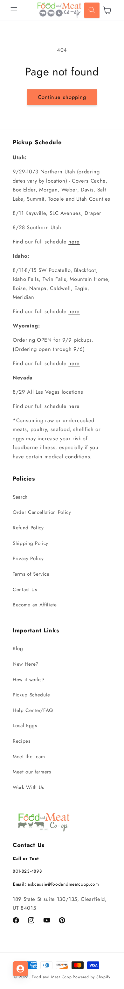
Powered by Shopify (91, 977)
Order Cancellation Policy (42, 512)
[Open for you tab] (20, 968)
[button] (14, 10)
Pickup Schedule (31, 694)
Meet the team (29, 756)
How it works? (29, 679)
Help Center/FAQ (33, 710)
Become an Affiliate (35, 604)
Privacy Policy (28, 558)
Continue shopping (62, 97)
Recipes (22, 741)
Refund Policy (28, 527)
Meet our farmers (32, 771)
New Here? (26, 664)
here (74, 241)
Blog (18, 648)
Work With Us (28, 787)
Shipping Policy (30, 543)
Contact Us (25, 589)
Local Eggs (25, 725)
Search (20, 497)
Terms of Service (31, 574)
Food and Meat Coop (52, 977)
